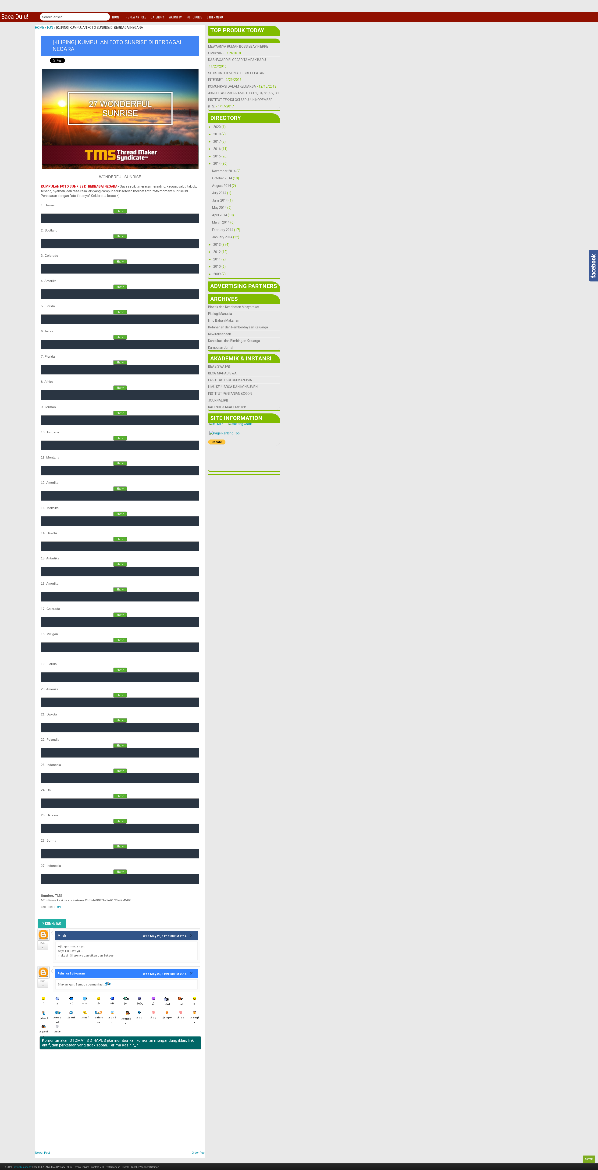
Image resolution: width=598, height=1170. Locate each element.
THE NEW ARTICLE (135, 16)
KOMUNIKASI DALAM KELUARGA (232, 86)
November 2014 (224, 171)
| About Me (50, 1167)
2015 (217, 156)
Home (115, 16)
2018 (217, 134)
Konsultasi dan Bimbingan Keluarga (234, 341)
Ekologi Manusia (220, 314)
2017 (217, 141)
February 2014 (223, 230)
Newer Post (42, 1152)
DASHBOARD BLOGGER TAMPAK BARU (237, 60)
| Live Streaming (111, 1167)
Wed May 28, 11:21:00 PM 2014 (164, 974)
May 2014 (219, 208)
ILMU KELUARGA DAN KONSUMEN (233, 387)
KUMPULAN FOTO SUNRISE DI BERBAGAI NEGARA (79, 186)
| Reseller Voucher (139, 1167)
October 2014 (222, 178)
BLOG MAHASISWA (222, 373)
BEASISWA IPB (219, 366)
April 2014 (220, 215)
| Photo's (124, 1167)
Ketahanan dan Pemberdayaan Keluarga (238, 327)
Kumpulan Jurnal (220, 347)
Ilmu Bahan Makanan (223, 320)
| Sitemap (154, 1167)
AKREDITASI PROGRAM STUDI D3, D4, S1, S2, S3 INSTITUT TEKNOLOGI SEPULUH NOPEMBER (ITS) (243, 99)
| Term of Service (80, 1167)
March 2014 (221, 222)
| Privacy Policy (64, 1167)
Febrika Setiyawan (71, 973)
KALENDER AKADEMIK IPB (227, 407)
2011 (217, 259)
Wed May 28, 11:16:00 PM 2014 (164, 936)
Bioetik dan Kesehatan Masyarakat (233, 307)
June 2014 (220, 200)
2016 (217, 149)
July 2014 (219, 193)
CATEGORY (157, 16)
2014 (217, 163)
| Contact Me (96, 1167)
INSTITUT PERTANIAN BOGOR (230, 393)
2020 (217, 127)
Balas (42, 945)
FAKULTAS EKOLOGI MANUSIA (230, 380)
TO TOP (589, 1159)
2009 (217, 274)
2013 (217, 244)
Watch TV (175, 16)
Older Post (198, 1152)
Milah (62, 935)
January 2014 (222, 237)
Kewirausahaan (219, 334)
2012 (217, 252)
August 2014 (222, 186)
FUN (58, 907)
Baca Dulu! (14, 16)
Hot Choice (194, 16)
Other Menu (215, 16)
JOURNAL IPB (218, 400)
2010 (217, 266)
